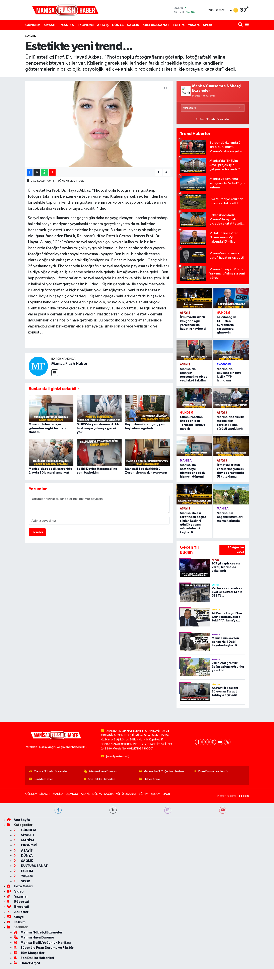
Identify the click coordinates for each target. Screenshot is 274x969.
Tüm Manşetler (43, 779)
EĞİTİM (179, 25)
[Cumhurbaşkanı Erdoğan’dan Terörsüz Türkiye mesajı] (194, 398)
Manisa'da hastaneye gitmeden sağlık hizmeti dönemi (47, 428)
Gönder (37, 532)
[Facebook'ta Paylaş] (29, 172)
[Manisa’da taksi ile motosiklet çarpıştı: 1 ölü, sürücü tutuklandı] (231, 398)
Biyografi (21, 906)
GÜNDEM (32, 25)
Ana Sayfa (22, 820)
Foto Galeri (23, 886)
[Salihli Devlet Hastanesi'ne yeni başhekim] (99, 452)
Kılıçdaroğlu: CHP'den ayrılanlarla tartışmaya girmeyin (226, 324)
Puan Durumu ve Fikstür (213, 771)
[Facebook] (198, 742)
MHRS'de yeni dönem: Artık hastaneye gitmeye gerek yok (98, 428)
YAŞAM (194, 25)
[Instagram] (212, 742)
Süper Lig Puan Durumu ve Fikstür (47, 947)
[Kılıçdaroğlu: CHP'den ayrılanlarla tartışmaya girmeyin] (231, 298)
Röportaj (21, 901)
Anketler (21, 912)
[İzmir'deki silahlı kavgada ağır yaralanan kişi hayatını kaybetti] (194, 298)
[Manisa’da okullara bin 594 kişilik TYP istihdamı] (231, 350)
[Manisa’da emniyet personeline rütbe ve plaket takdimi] (194, 350)
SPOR (207, 25)
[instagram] (167, 810)
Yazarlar (21, 896)
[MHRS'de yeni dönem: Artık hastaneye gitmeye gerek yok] (99, 408)
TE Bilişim (243, 795)
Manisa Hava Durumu (103, 771)
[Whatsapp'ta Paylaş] (44, 172)
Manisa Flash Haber (69, 364)
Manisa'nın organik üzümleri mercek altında (230, 516)
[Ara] (240, 25)
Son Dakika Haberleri (101, 779)
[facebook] (58, 810)
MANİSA (67, 25)
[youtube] (222, 810)
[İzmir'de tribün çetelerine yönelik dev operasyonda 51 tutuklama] (231, 446)
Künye (19, 917)
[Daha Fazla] (52, 172)
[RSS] (227, 742)
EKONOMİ (85, 25)
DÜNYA (118, 25)
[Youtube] (220, 742)
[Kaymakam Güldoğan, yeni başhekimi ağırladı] (147, 408)
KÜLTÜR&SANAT (156, 25)
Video (19, 891)
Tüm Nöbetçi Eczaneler (214, 119)
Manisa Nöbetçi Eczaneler (51, 771)
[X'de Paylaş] (36, 172)
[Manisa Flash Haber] (65, 10)
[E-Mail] (54, 372)
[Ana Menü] (246, 25)
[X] (205, 742)
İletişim (19, 922)
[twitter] (113, 810)
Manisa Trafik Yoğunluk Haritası (163, 771)
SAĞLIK (133, 25)
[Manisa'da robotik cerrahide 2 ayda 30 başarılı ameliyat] (51, 452)
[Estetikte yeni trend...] (99, 124)
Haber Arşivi (152, 779)
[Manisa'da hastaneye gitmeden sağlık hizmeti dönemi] (51, 408)
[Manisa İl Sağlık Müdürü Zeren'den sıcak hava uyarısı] (147, 452)
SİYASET (50, 25)
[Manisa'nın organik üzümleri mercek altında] (231, 494)
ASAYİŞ (103, 25)
